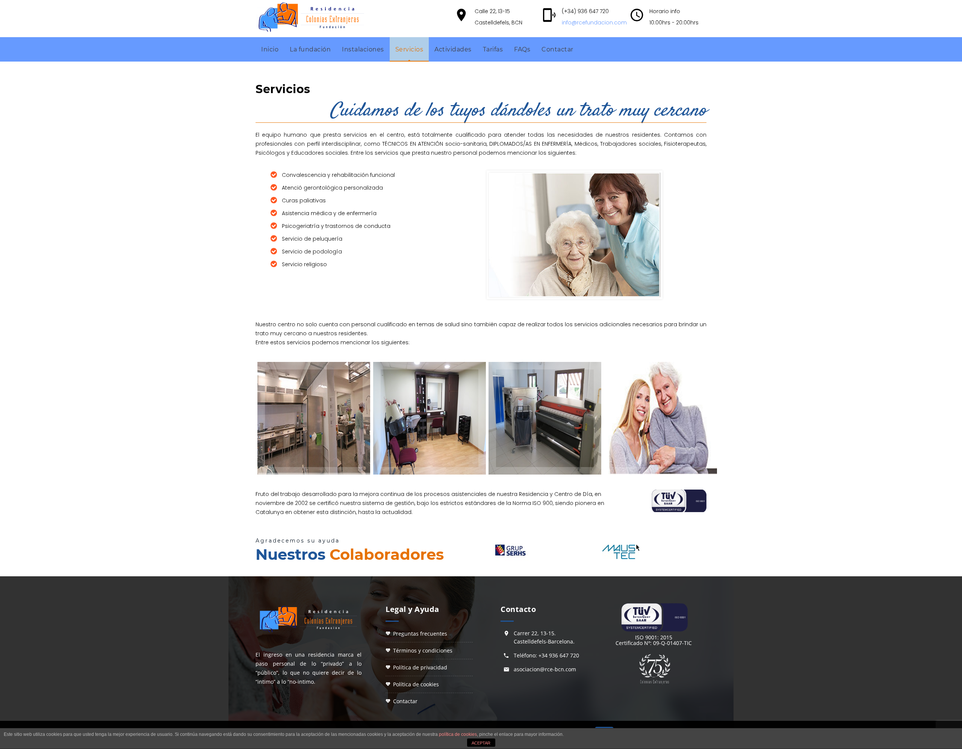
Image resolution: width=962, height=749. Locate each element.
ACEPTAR (481, 743)
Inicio (269, 49)
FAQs (522, 49)
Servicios (409, 49)
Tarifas (493, 49)
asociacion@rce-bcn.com (545, 669)
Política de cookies (416, 684)
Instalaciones (363, 49)
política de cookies (458, 734)
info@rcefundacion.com (594, 22)
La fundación (310, 49)
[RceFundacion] (311, 17)
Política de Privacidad (420, 667)
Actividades (453, 49)
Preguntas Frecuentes (420, 633)
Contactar (557, 49)
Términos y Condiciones (422, 650)
